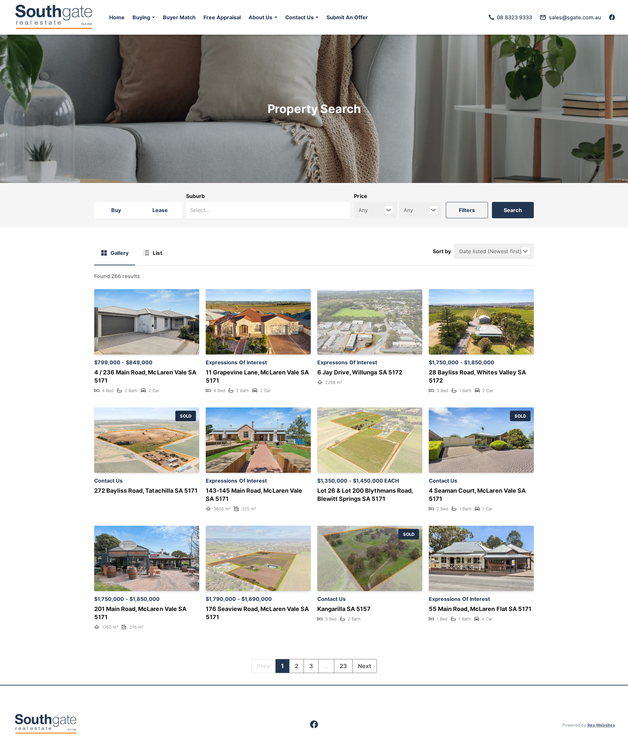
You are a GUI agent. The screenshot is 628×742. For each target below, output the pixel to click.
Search (513, 210)
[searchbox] (237, 210)
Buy (116, 210)
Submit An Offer (347, 17)
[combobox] (268, 210)
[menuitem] (117, 17)
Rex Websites (601, 725)
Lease (160, 210)
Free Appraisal (222, 17)
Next (364, 666)
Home (117, 17)
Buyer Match (179, 17)
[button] (144, 17)
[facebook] (612, 17)
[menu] (236, 17)
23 (343, 666)
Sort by (442, 251)
